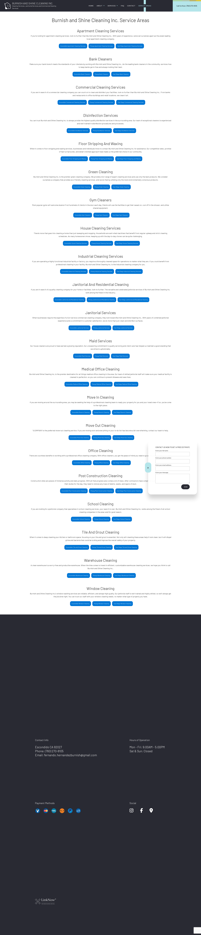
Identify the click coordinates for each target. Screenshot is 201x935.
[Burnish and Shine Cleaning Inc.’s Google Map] (151, 811)
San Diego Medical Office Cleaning (126, 384)
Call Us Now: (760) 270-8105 (187, 6)
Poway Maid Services (101, 356)
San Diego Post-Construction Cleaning (129, 491)
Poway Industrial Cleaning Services (101, 271)
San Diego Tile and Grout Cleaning (126, 547)
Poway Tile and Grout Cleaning (101, 547)
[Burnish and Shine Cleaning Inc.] (8, 6)
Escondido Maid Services (82, 356)
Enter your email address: (163, 465)
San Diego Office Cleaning (121, 463)
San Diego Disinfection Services (125, 130)
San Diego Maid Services (120, 356)
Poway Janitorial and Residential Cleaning (101, 300)
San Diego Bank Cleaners (121, 74)
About (99, 6)
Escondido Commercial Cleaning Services (72, 102)
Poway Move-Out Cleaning (101, 437)
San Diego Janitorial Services (123, 328)
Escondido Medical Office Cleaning (77, 384)
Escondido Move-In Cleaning (81, 412)
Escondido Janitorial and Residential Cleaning (69, 300)
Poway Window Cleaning (101, 603)
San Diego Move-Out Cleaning (123, 437)
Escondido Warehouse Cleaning (78, 575)
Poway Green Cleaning (101, 187)
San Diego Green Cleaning (121, 187)
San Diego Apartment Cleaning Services (129, 46)
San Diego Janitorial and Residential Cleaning (133, 300)
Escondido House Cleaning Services (75, 243)
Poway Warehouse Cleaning (101, 575)
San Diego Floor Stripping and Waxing (129, 159)
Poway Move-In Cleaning (101, 412)
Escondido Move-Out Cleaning (79, 437)
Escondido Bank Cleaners (82, 74)
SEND (185, 487)
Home (91, 6)
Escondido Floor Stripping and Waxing (74, 159)
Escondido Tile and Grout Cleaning (77, 547)
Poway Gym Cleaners (101, 215)
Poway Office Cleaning (101, 463)
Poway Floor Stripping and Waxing (101, 159)
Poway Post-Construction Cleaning (101, 491)
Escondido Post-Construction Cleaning (74, 491)
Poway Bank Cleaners (101, 74)
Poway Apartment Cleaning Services (101, 46)
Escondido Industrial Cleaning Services (74, 271)
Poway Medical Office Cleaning (101, 384)
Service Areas (144, 6)
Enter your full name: (161, 450)
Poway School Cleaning (101, 519)
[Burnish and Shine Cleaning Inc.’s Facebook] (141, 811)
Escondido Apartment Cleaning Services (73, 46)
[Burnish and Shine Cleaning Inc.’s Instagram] (131, 811)
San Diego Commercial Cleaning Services (131, 102)
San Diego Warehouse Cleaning (124, 575)
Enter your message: (162, 472)
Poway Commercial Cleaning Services (101, 102)
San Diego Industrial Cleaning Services (129, 271)
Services (112, 6)
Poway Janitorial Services (101, 328)
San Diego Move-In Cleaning (122, 412)
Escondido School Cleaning (81, 519)
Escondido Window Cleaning (80, 603)
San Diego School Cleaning (121, 519)
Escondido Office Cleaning (82, 463)
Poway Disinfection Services (101, 130)
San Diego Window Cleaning (122, 603)
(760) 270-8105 (54, 751)
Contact (131, 6)
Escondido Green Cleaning (82, 187)
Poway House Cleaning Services (101, 243)
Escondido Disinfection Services (78, 130)
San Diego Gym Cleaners (120, 215)
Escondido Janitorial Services (79, 328)
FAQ (122, 6)
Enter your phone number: (163, 458)
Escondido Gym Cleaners (82, 215)
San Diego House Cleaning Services (127, 243)
